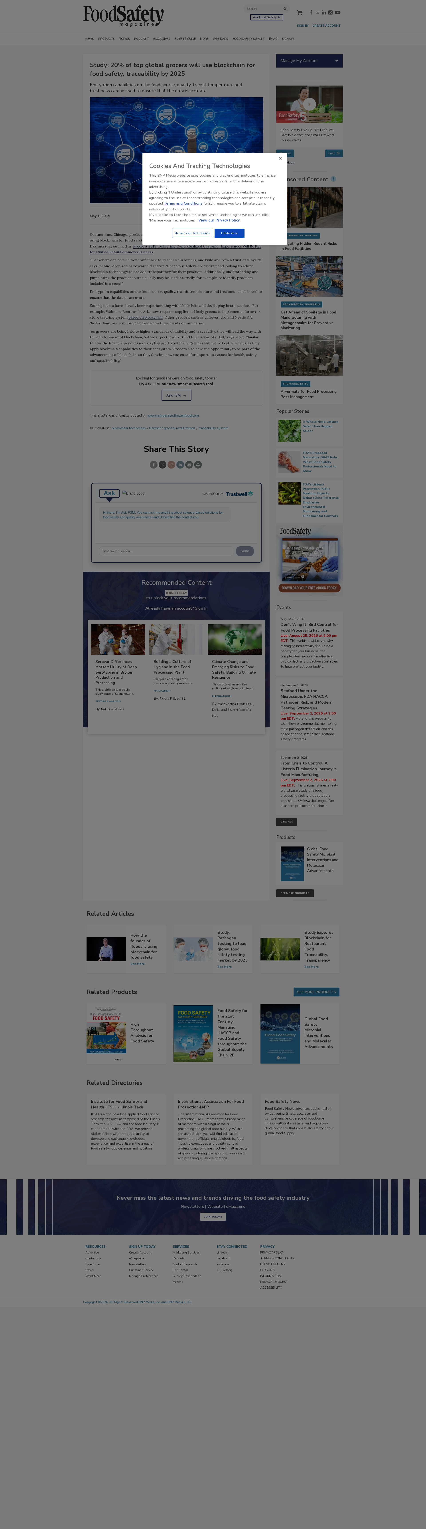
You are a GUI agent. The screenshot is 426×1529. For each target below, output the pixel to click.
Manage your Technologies (192, 233)
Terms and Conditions (183, 203)
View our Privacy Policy (219, 220)
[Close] (280, 158)
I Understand (229, 233)
